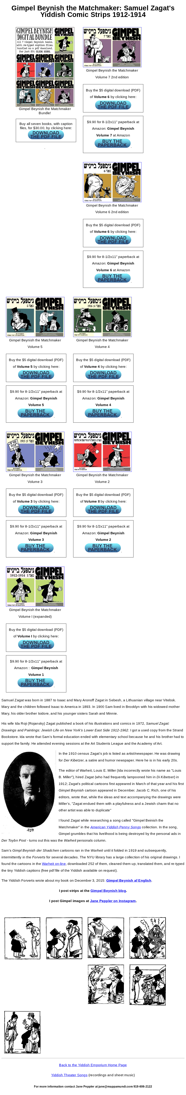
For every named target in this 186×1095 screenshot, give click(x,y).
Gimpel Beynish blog (108, 891)
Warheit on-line (54, 864)
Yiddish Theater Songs (69, 1075)
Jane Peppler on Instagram (113, 901)
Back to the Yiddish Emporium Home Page (93, 1065)
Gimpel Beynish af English (128, 880)
